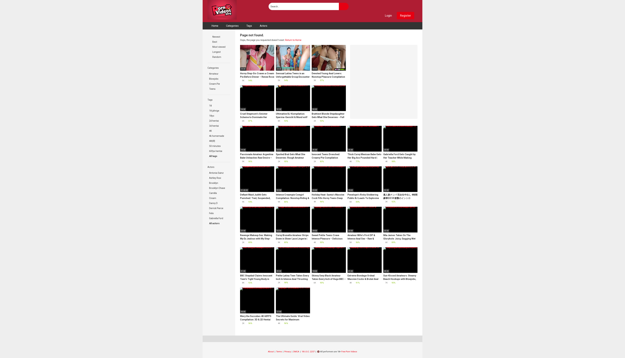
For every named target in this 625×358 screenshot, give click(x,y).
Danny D (213, 203)
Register (405, 15)
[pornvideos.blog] (222, 10)
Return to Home (293, 40)
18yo (211, 115)
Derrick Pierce (216, 208)
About (271, 351)
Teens (212, 89)
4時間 (212, 141)
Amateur (213, 73)
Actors (263, 25)
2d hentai (214, 120)
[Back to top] (614, 348)
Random (216, 57)
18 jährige (214, 110)
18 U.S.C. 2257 (308, 351)
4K (210, 131)
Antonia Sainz (216, 173)
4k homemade (216, 136)
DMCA (296, 351)
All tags (213, 156)
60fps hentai (215, 151)
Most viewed (218, 47)
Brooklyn (213, 183)
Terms (279, 351)
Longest (216, 52)
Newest (216, 36)
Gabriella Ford (216, 218)
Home (214, 25)
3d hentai (214, 126)
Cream (212, 198)
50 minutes (215, 146)
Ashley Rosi (215, 178)
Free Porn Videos (349, 351)
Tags (249, 25)
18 (210, 105)
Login (388, 15)
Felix (211, 213)
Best (214, 42)
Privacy (287, 351)
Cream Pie (214, 84)
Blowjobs (213, 78)
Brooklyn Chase (217, 188)
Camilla (213, 193)
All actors (214, 223)
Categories (232, 25)
